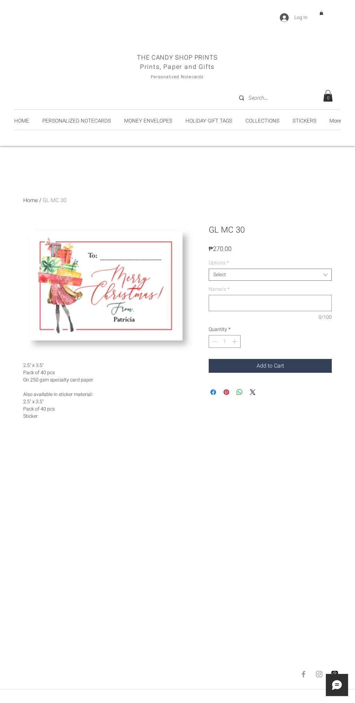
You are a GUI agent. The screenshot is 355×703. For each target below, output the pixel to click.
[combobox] (270, 275)
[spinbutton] (224, 341)
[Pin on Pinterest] (226, 392)
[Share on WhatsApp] (239, 392)
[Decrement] (214, 341)
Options (219, 263)
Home (30, 200)
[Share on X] (253, 392)
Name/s (219, 289)
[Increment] (235, 341)
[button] (321, 13)
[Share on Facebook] (213, 392)
